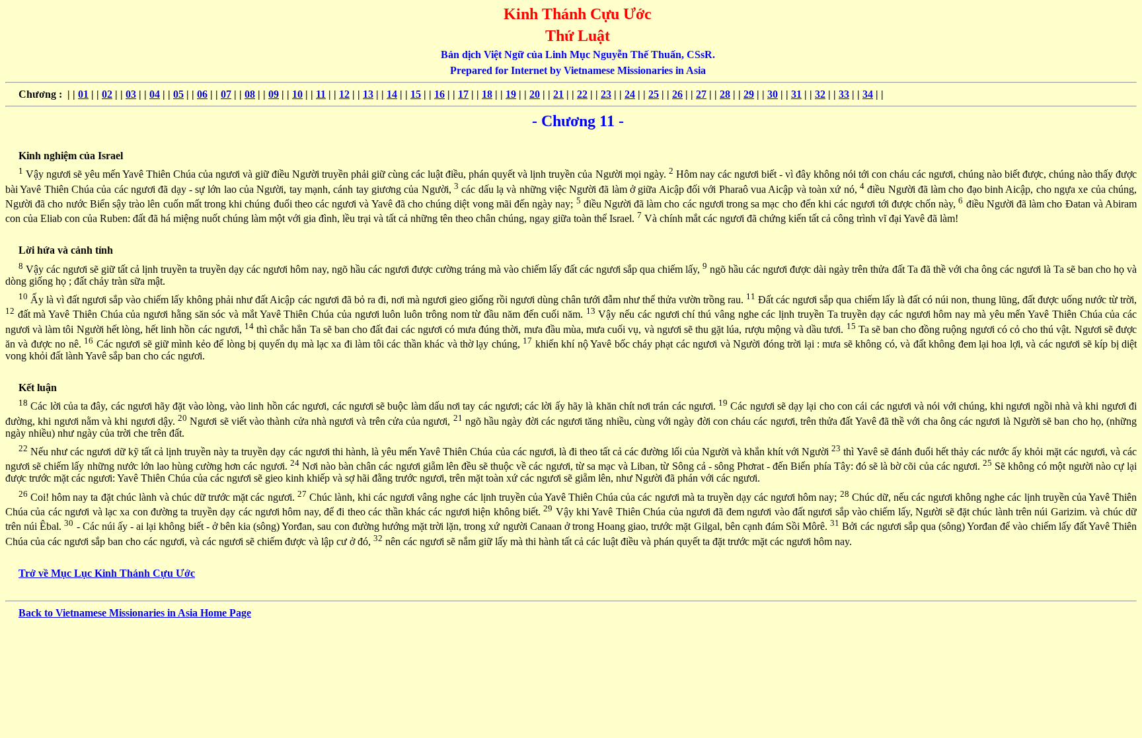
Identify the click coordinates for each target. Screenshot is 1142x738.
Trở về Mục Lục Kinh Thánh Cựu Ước (107, 573)
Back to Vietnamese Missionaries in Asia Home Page (135, 612)
